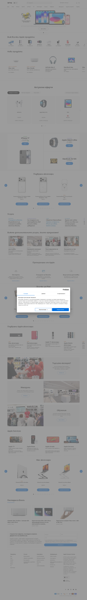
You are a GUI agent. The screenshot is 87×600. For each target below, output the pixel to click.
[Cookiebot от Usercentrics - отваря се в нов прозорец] (63, 290)
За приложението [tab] (61, 293)
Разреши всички (60, 309)
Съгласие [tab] (26, 293)
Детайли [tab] (43, 293)
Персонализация (42, 309)
